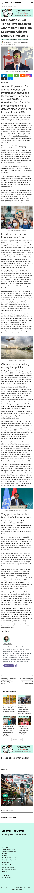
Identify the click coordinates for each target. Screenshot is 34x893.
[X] (4, 78)
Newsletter (5, 847)
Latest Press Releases (8, 867)
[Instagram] (29, 75)
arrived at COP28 (26, 553)
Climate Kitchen (7, 878)
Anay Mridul (7, 644)
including (13, 531)
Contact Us (5, 875)
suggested (17, 434)
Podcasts (5, 853)
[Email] (16, 75)
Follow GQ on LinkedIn (8, 849)
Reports (4, 855)
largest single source (23, 525)
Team (3, 873)
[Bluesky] (10, 78)
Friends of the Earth (16, 588)
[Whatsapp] (10, 75)
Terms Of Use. (19, 889)
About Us (4, 871)
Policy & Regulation (23, 39)
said (21, 428)
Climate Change (5, 39)
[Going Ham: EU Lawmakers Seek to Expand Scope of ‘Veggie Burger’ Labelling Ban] (24, 720)
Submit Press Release (8, 865)
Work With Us (6, 863)
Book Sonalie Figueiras (9, 869)
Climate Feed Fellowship (9, 858)
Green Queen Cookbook (9, 860)
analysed (23, 146)
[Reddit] (23, 75)
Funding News (13, 39)
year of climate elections (20, 136)
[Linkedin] (4, 75)
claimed (3, 454)
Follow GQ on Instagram (9, 851)
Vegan (5, 696)
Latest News (5, 845)
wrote (23, 324)
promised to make (14, 537)
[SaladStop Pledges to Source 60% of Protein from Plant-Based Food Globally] (9, 699)
